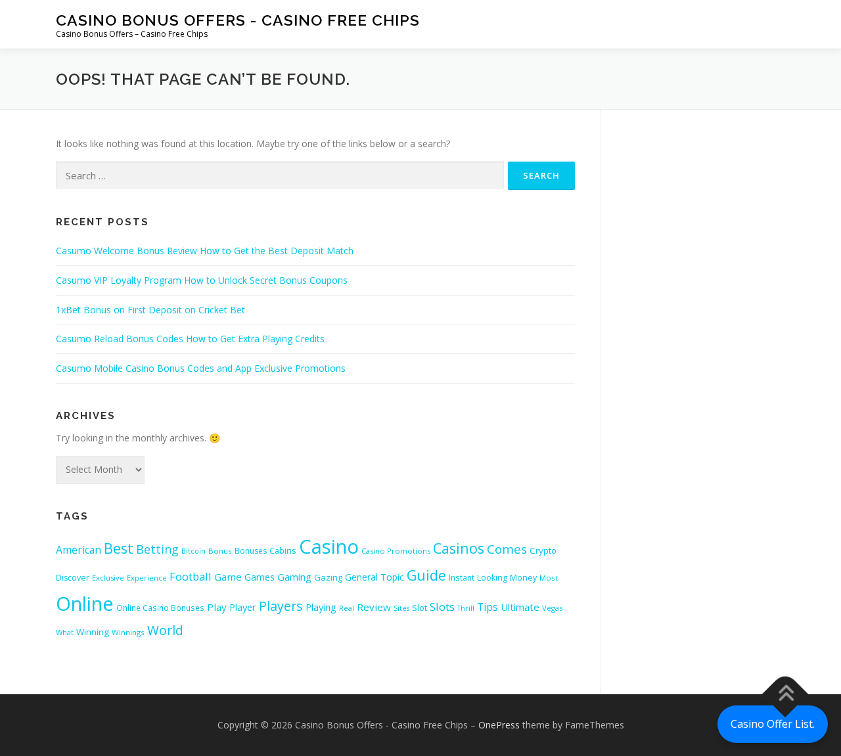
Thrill (465, 608)
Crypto (543, 550)
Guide (426, 575)
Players (281, 606)
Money (523, 577)
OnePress (499, 725)
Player (242, 606)
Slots (442, 606)
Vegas (552, 608)
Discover (72, 577)
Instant (461, 577)
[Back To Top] (785, 694)
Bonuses (251, 550)
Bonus (220, 551)
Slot (419, 607)
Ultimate (520, 606)
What (65, 632)
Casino (329, 546)
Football (191, 576)
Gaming (294, 576)
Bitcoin (193, 551)
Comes (507, 549)
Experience (147, 578)
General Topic (374, 577)
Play (217, 606)
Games (259, 576)
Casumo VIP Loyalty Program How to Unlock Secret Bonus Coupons (202, 280)
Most (548, 578)
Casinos (458, 548)
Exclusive (108, 578)
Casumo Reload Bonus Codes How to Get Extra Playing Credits (190, 338)
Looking (492, 577)
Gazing (328, 577)
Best (118, 548)
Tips (487, 607)
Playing (321, 606)
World (165, 630)
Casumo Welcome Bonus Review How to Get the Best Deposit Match (204, 250)
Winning (92, 632)
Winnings (128, 632)
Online (85, 603)
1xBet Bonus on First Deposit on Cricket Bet (150, 309)
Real (346, 608)
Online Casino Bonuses (160, 607)
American (78, 550)
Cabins (282, 550)
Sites (401, 608)
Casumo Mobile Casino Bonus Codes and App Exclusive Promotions (201, 368)
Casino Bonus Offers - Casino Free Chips (238, 20)
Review (374, 606)
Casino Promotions (395, 551)
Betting (157, 549)
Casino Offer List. (773, 724)
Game (228, 576)
